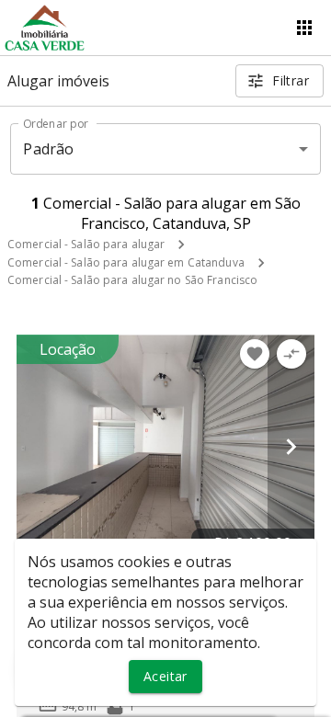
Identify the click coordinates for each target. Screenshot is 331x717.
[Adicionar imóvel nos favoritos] (254, 354)
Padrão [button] (48, 149)
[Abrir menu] (304, 28)
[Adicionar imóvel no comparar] (291, 354)
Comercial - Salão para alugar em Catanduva (126, 262)
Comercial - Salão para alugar (86, 244)
